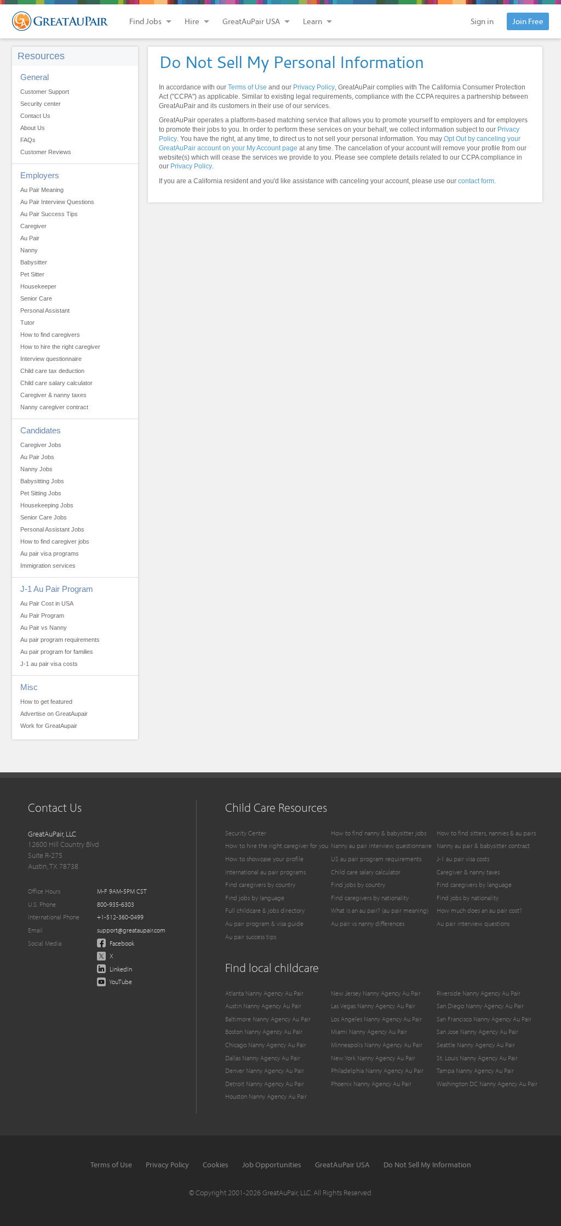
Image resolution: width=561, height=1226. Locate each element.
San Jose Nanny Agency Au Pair (477, 1031)
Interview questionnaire (51, 358)
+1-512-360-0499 (120, 917)
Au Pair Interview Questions (57, 202)
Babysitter (33, 262)
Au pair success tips (250, 937)
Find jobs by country (358, 884)
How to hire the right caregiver (60, 346)
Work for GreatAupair (48, 725)
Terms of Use (247, 87)
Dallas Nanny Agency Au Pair (262, 1058)
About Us (32, 128)
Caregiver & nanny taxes (53, 395)
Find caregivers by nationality (370, 898)
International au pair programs (265, 872)
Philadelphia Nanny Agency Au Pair (377, 1070)
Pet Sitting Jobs (40, 493)
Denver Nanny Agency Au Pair (264, 1070)
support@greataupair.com (131, 930)
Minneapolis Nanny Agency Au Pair (376, 1045)
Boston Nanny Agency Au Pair (263, 1031)
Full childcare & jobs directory (265, 910)
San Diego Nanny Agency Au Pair (480, 1006)
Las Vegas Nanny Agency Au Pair (373, 1006)
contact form (476, 181)
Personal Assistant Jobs (52, 529)
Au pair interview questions (473, 923)
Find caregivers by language (474, 884)
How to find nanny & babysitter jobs (378, 833)
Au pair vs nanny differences (367, 923)
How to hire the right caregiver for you (276, 845)
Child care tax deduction (52, 371)
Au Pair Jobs (37, 457)
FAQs (28, 140)
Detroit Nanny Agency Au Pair (264, 1084)
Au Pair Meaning (42, 190)
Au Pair (29, 238)
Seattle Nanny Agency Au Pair (476, 1045)
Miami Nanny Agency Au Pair (369, 1031)
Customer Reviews (45, 152)
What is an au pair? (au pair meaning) (379, 910)
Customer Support (44, 91)
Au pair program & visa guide (264, 923)
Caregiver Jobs (40, 445)
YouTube (120, 982)
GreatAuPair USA (342, 1164)
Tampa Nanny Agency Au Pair (475, 1070)
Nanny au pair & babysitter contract (483, 845)
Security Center (245, 833)
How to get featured (46, 701)
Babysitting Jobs (42, 481)
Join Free (527, 21)
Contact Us (35, 115)
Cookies (215, 1164)
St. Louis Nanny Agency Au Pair (477, 1058)
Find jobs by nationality (468, 898)
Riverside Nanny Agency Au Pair (478, 993)
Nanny (29, 250)
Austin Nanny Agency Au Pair (263, 1006)
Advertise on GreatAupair (54, 713)
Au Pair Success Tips (49, 214)
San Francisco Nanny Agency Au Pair (484, 1019)
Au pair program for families (56, 651)
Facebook (121, 943)
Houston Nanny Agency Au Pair (266, 1096)
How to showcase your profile (264, 859)
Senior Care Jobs (43, 517)
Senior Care (36, 298)
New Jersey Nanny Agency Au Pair (376, 993)
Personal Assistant (45, 310)
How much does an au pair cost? (479, 910)
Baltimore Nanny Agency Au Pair (268, 1019)
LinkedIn (120, 969)
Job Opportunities (271, 1164)
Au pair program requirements (60, 639)
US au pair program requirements (376, 859)
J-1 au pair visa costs (49, 663)
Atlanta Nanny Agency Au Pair (264, 993)
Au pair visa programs (49, 553)
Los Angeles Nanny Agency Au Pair (376, 1019)
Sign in (482, 21)
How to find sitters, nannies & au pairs (486, 833)
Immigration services (48, 565)
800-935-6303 (115, 904)
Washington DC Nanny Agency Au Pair (487, 1084)
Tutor (27, 322)
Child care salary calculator (56, 383)
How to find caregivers (50, 334)
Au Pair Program (42, 615)
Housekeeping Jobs (46, 505)
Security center (40, 103)
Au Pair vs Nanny (43, 627)
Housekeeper (38, 286)
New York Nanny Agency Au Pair (373, 1058)
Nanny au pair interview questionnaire (381, 845)
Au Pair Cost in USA (46, 603)
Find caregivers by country (260, 884)
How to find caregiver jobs (54, 541)
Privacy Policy (314, 87)
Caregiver (33, 226)
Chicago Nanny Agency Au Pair (265, 1045)
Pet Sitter (32, 274)
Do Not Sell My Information (427, 1164)
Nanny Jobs (36, 469)
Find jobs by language (254, 898)
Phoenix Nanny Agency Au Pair (371, 1084)
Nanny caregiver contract (54, 407)
